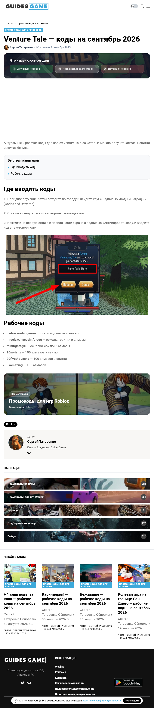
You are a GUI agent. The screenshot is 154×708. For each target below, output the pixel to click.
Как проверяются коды (69, 683)
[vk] (29, 683)
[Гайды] (77, 536)
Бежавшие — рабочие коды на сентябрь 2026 (95, 599)
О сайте (59, 666)
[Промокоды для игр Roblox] (77, 497)
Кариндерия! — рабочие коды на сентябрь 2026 (57, 599)
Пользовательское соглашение (74, 688)
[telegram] (22, 682)
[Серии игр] (77, 510)
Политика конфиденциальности (75, 694)
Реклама (60, 672)
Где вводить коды (24, 167)
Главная (8, 23)
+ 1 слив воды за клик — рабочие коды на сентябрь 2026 (19, 601)
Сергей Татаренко (41, 441)
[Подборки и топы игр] (77, 523)
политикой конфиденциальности (101, 700)
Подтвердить (132, 700)
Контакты (61, 677)
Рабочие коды (21, 173)
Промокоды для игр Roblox (32, 23)
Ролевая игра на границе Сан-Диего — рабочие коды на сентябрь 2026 (134, 603)
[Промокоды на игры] (77, 484)
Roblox (10, 424)
